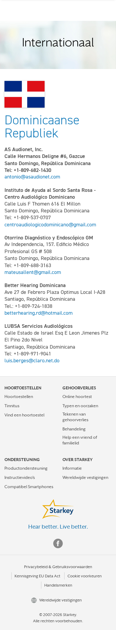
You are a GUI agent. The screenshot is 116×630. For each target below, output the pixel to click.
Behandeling (74, 429)
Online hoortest (77, 396)
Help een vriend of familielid (79, 440)
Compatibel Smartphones (28, 486)
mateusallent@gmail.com (32, 272)
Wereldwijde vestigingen (85, 477)
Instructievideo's (19, 477)
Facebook (58, 543)
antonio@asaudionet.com (32, 176)
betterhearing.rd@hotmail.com (38, 313)
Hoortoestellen (18, 396)
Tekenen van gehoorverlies (75, 417)
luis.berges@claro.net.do (31, 360)
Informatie (72, 468)
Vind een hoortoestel (24, 415)
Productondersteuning (26, 468)
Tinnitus (11, 405)
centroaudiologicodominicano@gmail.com (50, 224)
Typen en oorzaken (80, 405)
